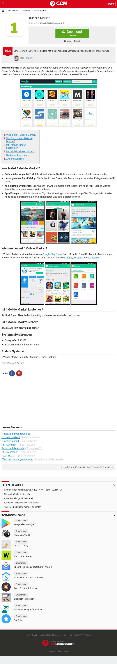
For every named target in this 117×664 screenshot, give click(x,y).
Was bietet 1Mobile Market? (21, 134)
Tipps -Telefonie (26, 444)
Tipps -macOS (34, 448)
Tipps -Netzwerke (25, 455)
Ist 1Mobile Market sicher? (20, 151)
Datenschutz (45, 635)
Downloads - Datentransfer (49, 459)
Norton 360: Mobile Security (17, 494)
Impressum (67, 635)
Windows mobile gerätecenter (17, 459)
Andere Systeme (15, 158)
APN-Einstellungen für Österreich (19, 498)
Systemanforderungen (18, 155)
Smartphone (40, 10)
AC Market (93, 257)
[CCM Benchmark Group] (58, 643)
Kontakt (56, 635)
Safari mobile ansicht (13, 448)
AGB (35, 635)
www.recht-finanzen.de (58, 651)
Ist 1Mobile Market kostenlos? (16, 146)
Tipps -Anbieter (27, 452)
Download (74, 33)
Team (28, 635)
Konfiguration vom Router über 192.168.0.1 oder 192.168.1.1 (33, 490)
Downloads (13, 10)
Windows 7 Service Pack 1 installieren (21, 502)
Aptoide (68, 257)
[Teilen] (12, 373)
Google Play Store (52, 254)
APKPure (78, 257)
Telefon (26, 10)
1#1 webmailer (10, 452)
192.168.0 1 (8, 455)
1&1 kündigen (9, 444)
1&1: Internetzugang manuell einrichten (22, 507)
